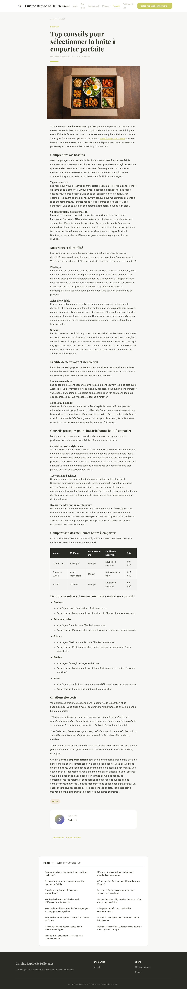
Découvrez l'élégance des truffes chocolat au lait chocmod (118, 919)
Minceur (106, 6)
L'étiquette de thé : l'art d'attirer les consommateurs (114, 910)
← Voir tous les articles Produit (65, 837)
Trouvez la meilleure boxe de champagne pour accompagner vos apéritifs (67, 910)
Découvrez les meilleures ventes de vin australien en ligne (63, 928)
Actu (75, 6)
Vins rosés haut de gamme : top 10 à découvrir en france (67, 919)
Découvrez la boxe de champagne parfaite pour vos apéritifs (65, 882)
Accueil (66, 6)
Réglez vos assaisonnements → (155, 6)
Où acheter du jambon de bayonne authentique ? (61, 891)
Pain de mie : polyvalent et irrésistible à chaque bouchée (64, 937)
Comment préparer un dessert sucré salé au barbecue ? (66, 873)
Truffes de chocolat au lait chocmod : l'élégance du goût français (62, 901)
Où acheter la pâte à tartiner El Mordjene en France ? (118, 882)
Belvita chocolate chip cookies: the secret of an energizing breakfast (119, 901)
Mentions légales (142, 967)
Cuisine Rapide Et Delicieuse (42, 6)
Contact (138, 972)
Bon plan (83, 6)
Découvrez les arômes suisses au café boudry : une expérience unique (119, 928)
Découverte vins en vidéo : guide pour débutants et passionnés (115, 873)
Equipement (93, 6)
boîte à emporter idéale (112, 138)
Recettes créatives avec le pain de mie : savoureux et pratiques (116, 891)
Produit (116, 6)
